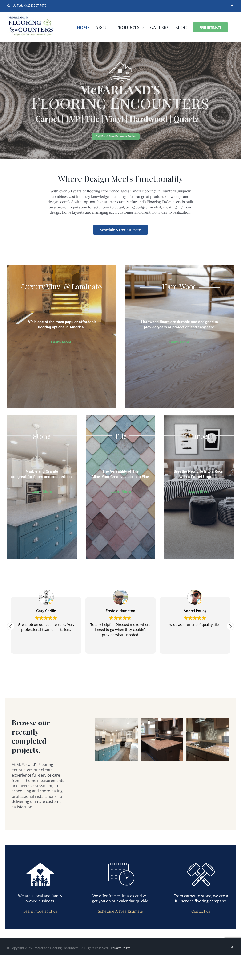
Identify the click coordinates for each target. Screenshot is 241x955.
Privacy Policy (120, 948)
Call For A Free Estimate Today (116, 136)
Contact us (200, 911)
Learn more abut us (40, 911)
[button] (230, 626)
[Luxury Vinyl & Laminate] (61, 336)
